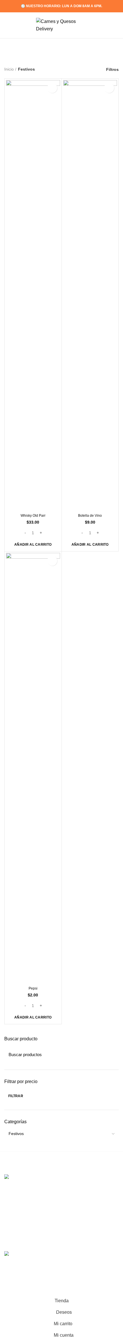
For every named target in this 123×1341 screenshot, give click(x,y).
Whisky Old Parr (33, 516)
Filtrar (15, 1096)
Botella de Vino (90, 516)
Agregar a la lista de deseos (52, 88)
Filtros (112, 69)
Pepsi (33, 988)
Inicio (9, 69)
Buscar (111, 1054)
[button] (32, 544)
